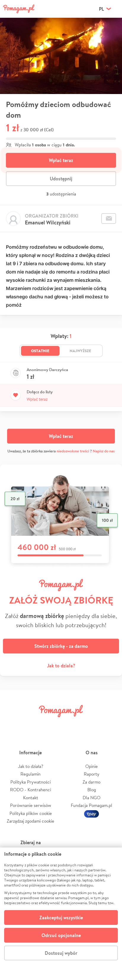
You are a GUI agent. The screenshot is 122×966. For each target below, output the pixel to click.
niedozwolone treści (73, 451)
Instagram (51, 724)
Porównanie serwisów (30, 805)
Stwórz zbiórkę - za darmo (61, 646)
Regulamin (30, 774)
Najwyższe (80, 350)
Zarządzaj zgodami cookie (30, 821)
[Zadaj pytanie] (108, 218)
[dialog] (61, 906)
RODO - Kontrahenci (30, 789)
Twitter (31, 724)
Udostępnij (61, 178)
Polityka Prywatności (30, 782)
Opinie (91, 766)
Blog (91, 789)
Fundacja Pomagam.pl (91, 805)
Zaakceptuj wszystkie (61, 917)
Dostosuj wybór (61, 953)
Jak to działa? (61, 665)
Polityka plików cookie (30, 813)
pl (101, 9)
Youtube (111, 724)
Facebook (11, 724)
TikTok (91, 724)
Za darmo (91, 782)
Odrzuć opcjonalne (61, 935)
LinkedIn (71, 724)
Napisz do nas (104, 451)
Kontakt (30, 797)
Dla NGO (91, 797)
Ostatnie (40, 350)
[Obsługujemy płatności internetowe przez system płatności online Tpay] (91, 813)
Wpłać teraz (61, 160)
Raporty (91, 774)
